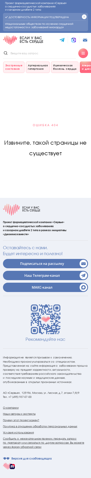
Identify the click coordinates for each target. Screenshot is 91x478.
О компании (11, 407)
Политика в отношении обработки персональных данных (40, 426)
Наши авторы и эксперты (19, 413)
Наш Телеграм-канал (42, 275)
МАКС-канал (42, 287)
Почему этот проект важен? (21, 420)
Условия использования (18, 432)
